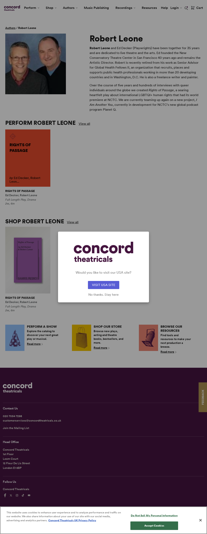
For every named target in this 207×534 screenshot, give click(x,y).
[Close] (200, 520)
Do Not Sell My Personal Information (154, 515)
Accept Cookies (154, 525)
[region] (103, 520)
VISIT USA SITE (103, 285)
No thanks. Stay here (103, 294)
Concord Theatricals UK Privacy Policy (72, 520)
